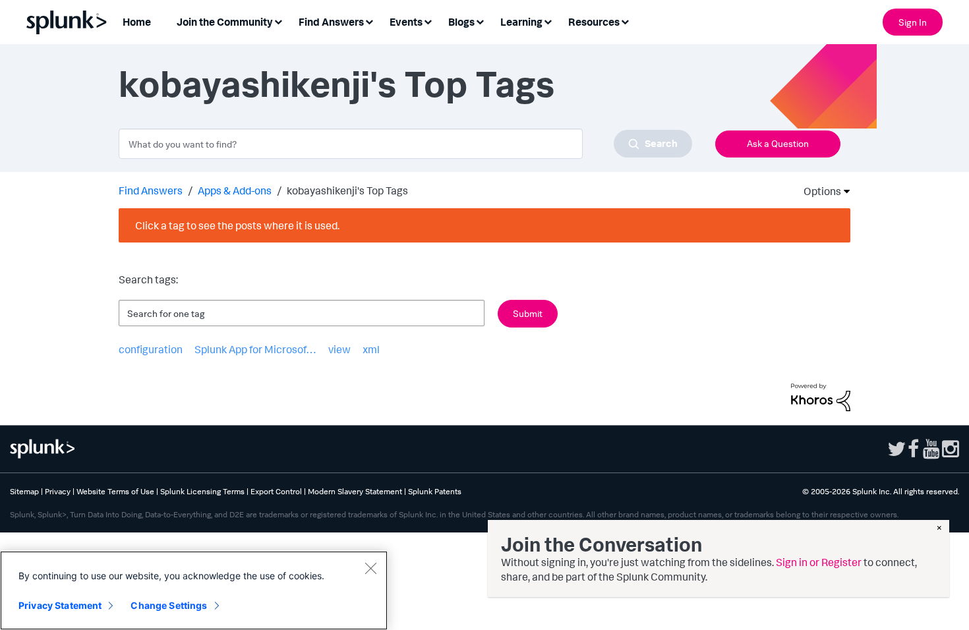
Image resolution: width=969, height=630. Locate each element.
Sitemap (24, 491)
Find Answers (151, 190)
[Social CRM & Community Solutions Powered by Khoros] (820, 396)
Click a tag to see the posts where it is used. (237, 225)
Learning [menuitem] (521, 21)
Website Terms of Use (115, 491)
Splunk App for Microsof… (255, 349)
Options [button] (818, 191)
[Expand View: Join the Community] (278, 21)
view (339, 349)
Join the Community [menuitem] (225, 21)
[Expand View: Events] (427, 21)
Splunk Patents (434, 491)
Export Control (276, 491)
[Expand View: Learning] (547, 21)
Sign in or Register (819, 562)
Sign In (912, 22)
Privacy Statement (60, 605)
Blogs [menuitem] (461, 21)
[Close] (370, 568)
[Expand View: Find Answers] (369, 21)
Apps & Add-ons (235, 190)
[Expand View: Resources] (624, 21)
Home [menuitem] (137, 21)
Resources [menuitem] (594, 21)
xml (371, 349)
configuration (151, 349)
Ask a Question (778, 143)
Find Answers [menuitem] (331, 21)
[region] (194, 590)
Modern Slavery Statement (355, 491)
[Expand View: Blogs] (479, 21)
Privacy (58, 491)
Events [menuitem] (406, 21)
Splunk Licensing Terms (202, 491)
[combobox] (405, 144)
